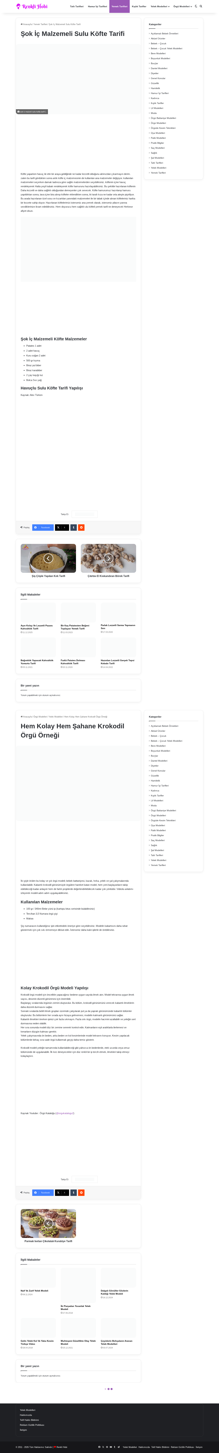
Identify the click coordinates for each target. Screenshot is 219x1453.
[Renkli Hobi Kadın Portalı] (33, 6)
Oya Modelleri (158, 133)
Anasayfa (27, 24)
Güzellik (155, 83)
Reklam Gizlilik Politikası (32, 1425)
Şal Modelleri (157, 158)
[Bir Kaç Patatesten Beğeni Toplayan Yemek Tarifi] (78, 612)
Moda (154, 113)
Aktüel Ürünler (158, 38)
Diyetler (155, 73)
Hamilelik (155, 88)
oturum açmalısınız (51, 695)
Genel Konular (158, 78)
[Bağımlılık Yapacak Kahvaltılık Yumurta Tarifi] (38, 647)
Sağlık (154, 153)
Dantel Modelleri (159, 68)
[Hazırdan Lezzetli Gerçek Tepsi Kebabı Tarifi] (118, 647)
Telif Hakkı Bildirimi (29, 1420)
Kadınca (155, 98)
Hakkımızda (26, 1415)
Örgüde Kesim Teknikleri (163, 128)
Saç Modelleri (158, 148)
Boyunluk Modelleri (160, 58)
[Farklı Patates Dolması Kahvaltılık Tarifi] (78, 647)
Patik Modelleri (158, 138)
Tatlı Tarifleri (77, 6)
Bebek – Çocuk (158, 43)
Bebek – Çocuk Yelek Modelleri (166, 48)
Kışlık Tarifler (139, 6)
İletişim (23, 1430)
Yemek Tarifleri (119, 6)
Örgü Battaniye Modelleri (163, 118)
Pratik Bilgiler (157, 143)
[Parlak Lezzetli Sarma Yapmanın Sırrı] (118, 612)
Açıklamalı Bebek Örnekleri (164, 33)
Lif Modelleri (157, 108)
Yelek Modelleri (159, 6)
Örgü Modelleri (181, 6)
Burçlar (154, 63)
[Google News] (85, 514)
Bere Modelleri (158, 53)
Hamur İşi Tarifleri (97, 6)
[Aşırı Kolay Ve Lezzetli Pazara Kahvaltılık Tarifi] (38, 612)
